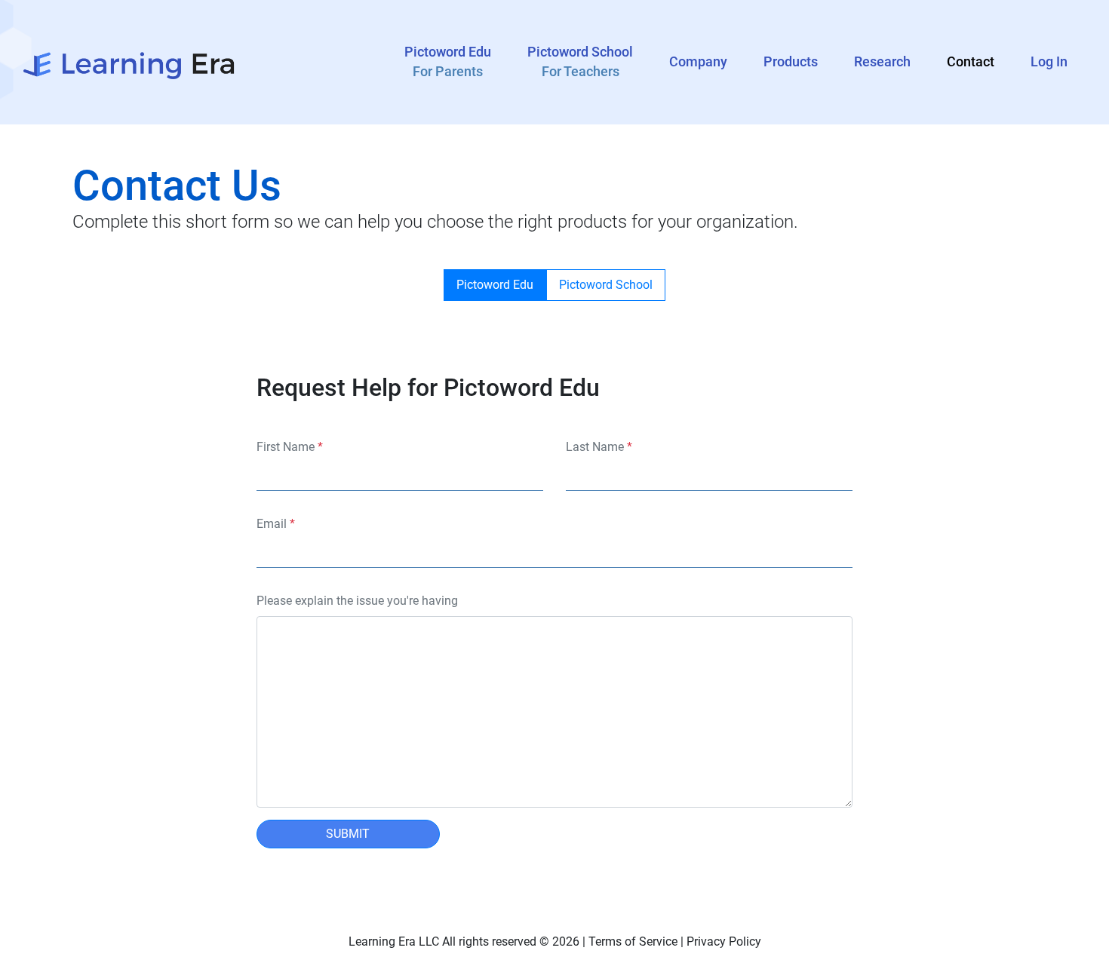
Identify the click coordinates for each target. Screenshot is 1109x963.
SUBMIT (348, 834)
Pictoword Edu (447, 61)
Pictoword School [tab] (606, 285)
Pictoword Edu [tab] (494, 285)
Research (882, 61)
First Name (290, 447)
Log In (1049, 61)
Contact (970, 61)
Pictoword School (580, 61)
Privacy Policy (724, 941)
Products (790, 61)
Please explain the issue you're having (357, 600)
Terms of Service (632, 941)
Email (276, 524)
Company (698, 61)
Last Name (599, 447)
